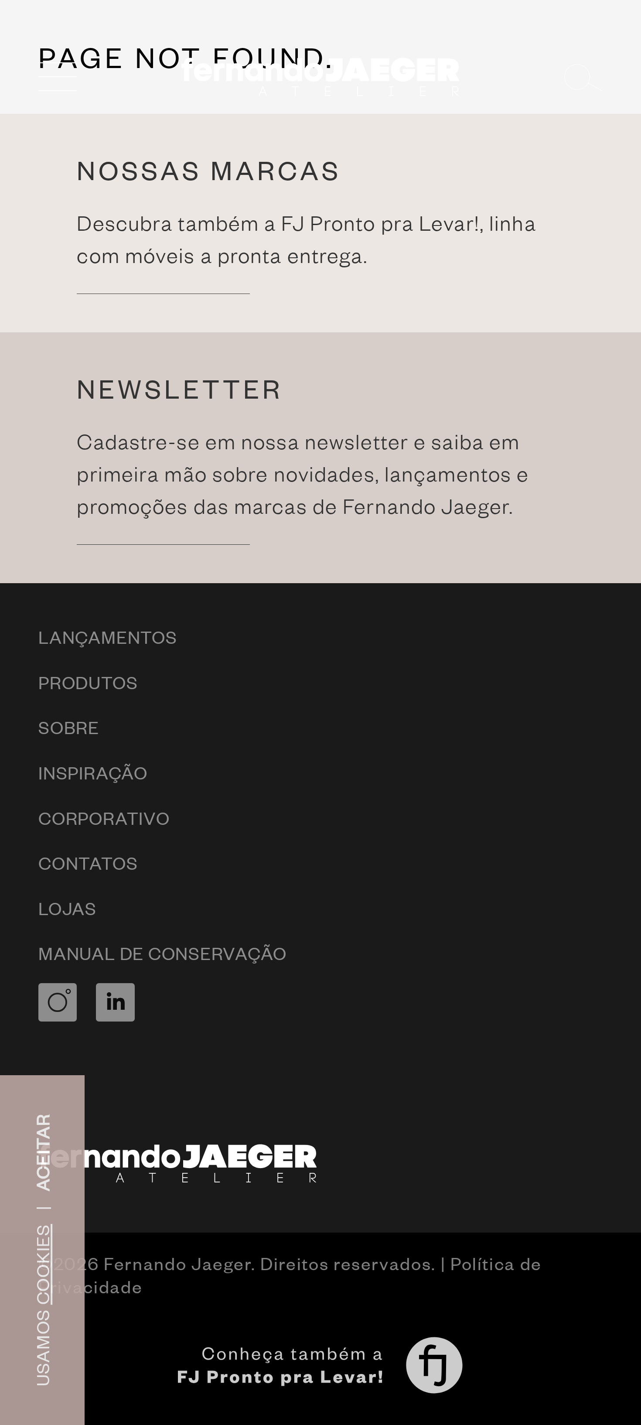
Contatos (88, 862)
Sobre (68, 726)
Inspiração (93, 772)
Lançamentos (107, 636)
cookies (42, 1264)
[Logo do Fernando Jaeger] (320, 77)
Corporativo (104, 817)
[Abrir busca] (583, 76)
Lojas (67, 907)
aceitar (42, 1152)
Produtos (88, 682)
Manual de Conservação (162, 952)
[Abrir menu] (57, 76)
